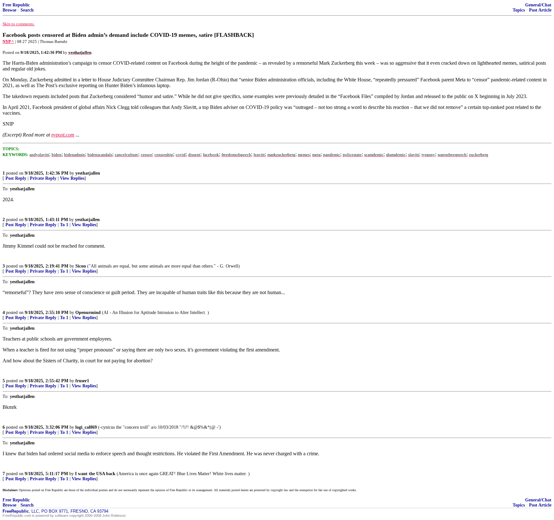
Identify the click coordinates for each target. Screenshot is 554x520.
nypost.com (62, 134)
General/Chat (538, 5)
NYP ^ (8, 41)
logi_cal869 (86, 427)
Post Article (540, 10)
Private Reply (43, 178)
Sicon (80, 266)
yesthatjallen (87, 173)
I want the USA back (95, 473)
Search (27, 10)
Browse (9, 10)
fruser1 (82, 380)
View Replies (72, 178)
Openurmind (88, 312)
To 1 (64, 224)
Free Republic (16, 5)
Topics (519, 10)
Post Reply (15, 178)
